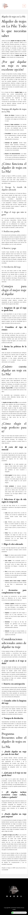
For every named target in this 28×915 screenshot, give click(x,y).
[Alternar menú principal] (24, 6)
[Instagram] (17, 896)
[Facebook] (7, 896)
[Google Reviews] (21, 896)
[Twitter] (10, 896)
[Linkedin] (14, 896)
